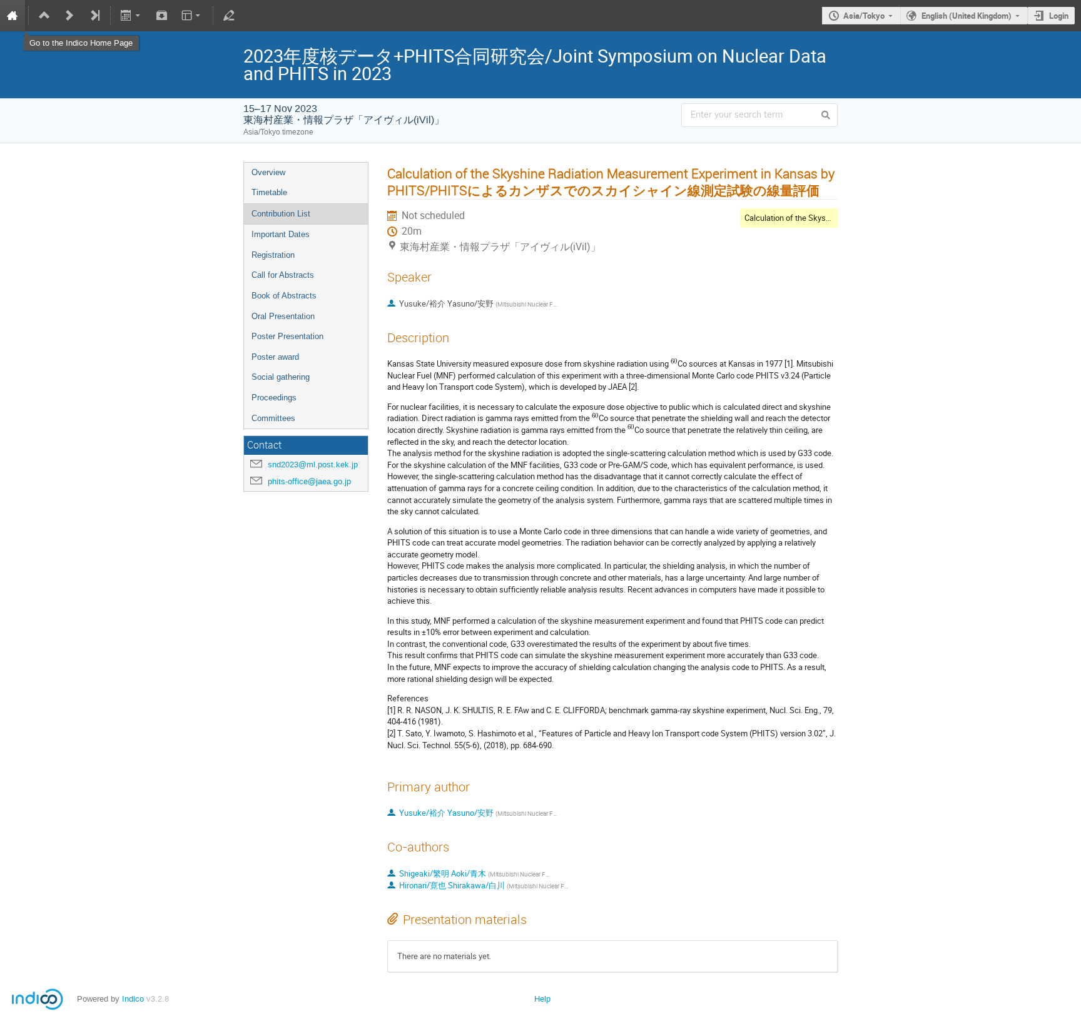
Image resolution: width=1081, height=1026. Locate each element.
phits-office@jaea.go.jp (309, 481)
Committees (273, 418)
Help (542, 998)
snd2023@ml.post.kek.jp (313, 464)
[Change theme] (192, 15)
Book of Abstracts (284, 295)
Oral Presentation (283, 316)
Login (1058, 15)
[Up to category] (44, 15)
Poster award (275, 357)
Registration (273, 255)
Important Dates (280, 234)
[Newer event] (69, 15)
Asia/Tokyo (864, 15)
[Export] (132, 15)
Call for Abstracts (282, 275)
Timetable (269, 192)
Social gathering (280, 377)
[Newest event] (94, 15)
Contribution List (280, 213)
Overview (268, 172)
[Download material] (161, 15)
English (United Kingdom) (966, 15)
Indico (133, 998)
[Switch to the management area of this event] (228, 15)
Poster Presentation (287, 336)
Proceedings (274, 397)
